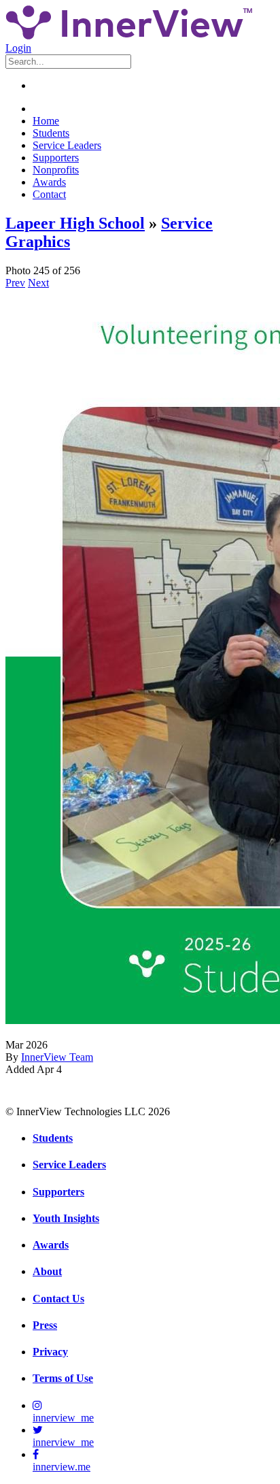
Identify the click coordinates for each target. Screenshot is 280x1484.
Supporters (56, 157)
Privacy (50, 1351)
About (47, 1271)
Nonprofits (56, 170)
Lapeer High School (75, 223)
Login (18, 48)
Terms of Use (63, 1378)
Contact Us (58, 1298)
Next (38, 282)
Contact (49, 194)
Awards (49, 182)
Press (45, 1325)
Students (51, 133)
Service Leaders (67, 145)
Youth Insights (66, 1218)
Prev (15, 282)
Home (46, 121)
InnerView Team (57, 1057)
